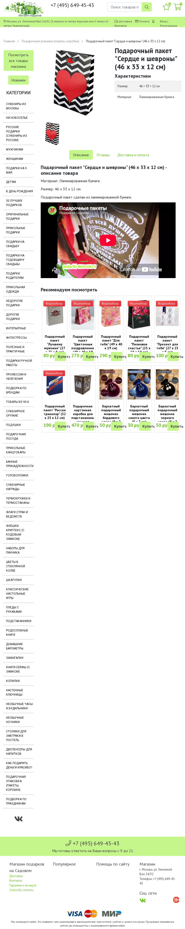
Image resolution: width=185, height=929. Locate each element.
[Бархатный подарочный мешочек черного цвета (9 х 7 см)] (167, 384)
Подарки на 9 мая (16, 170)
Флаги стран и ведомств (17, 514)
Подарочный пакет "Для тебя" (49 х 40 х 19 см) (111, 342)
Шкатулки (14, 580)
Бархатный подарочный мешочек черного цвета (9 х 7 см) (167, 416)
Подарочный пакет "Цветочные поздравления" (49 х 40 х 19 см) (83, 346)
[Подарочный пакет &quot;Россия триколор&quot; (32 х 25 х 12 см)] (54, 384)
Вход (163, 21)
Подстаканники (18, 621)
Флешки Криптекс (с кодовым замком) (15, 532)
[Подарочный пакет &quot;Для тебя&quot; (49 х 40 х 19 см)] (110, 314)
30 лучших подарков (14, 203)
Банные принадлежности (19, 464)
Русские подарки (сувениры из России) (16, 133)
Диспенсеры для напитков (19, 751)
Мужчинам (14, 149)
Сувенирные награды (15, 487)
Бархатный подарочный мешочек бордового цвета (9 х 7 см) (111, 416)
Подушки (13, 425)
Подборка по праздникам (16, 801)
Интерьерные (16, 328)
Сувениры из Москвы (16, 106)
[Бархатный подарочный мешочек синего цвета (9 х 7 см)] (139, 384)
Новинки (18, 80)
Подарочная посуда (16, 436)
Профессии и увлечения (16, 376)
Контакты (120, 25)
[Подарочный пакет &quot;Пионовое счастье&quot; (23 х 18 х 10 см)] (139, 314)
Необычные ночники (15, 720)
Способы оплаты (21, 890)
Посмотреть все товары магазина (18, 60)
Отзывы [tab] (103, 154)
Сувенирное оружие (15, 413)
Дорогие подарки (13, 317)
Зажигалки (14, 658)
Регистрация (168, 25)
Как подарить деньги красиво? (19, 765)
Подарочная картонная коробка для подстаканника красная (83, 414)
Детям (11, 182)
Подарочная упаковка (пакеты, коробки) (50, 41)
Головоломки (17, 475)
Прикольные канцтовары (16, 450)
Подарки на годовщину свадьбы (15, 260)
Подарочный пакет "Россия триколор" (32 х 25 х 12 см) (55, 412)
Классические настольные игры (17, 594)
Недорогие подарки (14, 303)
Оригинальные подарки (17, 216)
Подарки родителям (15, 276)
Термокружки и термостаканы (18, 501)
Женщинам (14, 159)
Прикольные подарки (15, 230)
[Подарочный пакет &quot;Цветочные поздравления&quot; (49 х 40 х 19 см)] (82, 314)
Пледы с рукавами (14, 609)
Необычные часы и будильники (19, 706)
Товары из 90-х (17, 402)
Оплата (144, 21)
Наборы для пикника (15, 550)
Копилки (13, 681)
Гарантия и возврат (22, 885)
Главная (9, 41)
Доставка (125, 21)
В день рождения (19, 191)
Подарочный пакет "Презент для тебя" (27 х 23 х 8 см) (167, 344)
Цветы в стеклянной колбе (15, 566)
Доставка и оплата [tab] (133, 154)
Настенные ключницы (14, 692)
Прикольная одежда (15, 289)
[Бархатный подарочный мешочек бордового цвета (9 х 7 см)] (110, 384)
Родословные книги (17, 632)
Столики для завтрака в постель (16, 736)
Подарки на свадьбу (15, 244)
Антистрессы (16, 337)
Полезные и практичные (15, 349)
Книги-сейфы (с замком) (18, 669)
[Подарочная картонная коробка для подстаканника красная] (82, 384)
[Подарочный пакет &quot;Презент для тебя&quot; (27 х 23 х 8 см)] (167, 314)
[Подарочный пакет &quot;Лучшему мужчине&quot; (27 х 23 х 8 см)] (54, 314)
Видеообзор (54, 303)
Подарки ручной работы (19, 363)
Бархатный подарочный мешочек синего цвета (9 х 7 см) (139, 414)
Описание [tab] (81, 154)
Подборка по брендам (16, 390)
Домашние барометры (14, 646)
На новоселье (17, 117)
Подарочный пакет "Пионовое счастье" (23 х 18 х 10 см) (139, 344)
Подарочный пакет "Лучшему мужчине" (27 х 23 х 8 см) (54, 344)
